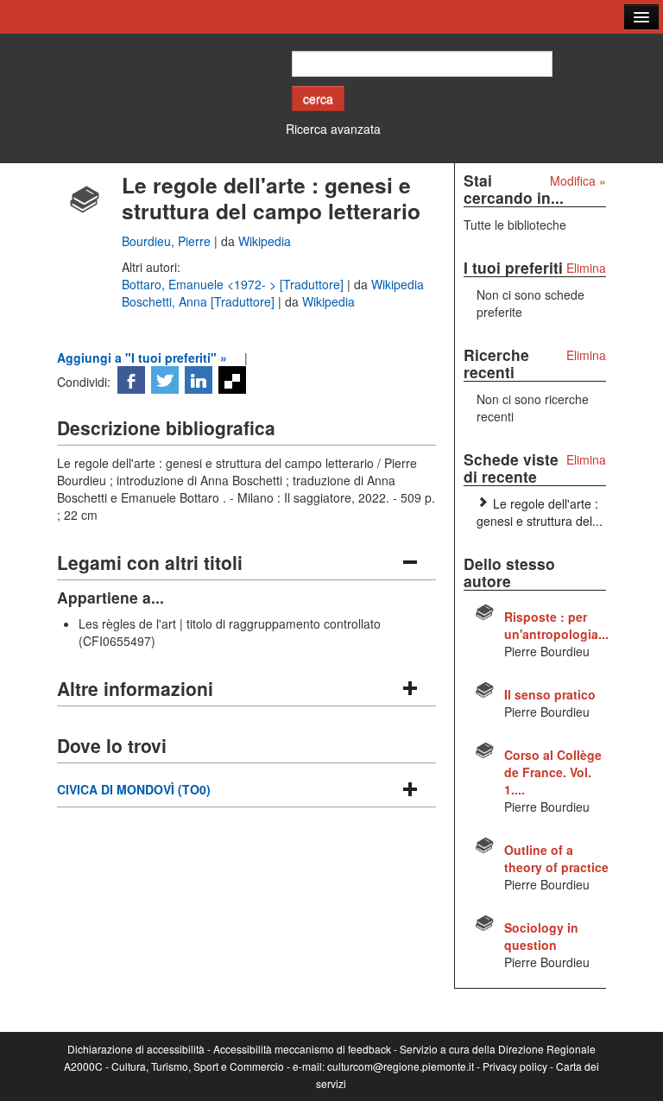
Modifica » (578, 180)
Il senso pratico (550, 694)
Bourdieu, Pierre (168, 241)
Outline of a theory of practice (556, 858)
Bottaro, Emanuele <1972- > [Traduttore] (234, 284)
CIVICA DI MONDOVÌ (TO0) (134, 789)
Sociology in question (541, 936)
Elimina (586, 267)
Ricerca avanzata (333, 128)
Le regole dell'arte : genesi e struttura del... (540, 512)
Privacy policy (515, 1066)
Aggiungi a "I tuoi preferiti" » (142, 357)
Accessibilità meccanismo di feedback (302, 1048)
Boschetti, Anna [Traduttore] (200, 301)
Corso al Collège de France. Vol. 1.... (553, 772)
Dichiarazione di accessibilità (136, 1048)
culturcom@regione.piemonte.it (400, 1066)
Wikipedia (264, 241)
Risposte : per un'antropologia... (556, 625)
